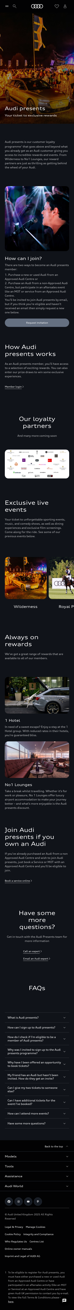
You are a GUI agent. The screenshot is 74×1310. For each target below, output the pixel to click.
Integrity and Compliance (38, 1234)
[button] (37, 1156)
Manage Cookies (35, 1226)
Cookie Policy (13, 1234)
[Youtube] (28, 1201)
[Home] (37, 6)
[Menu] (7, 6)
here (10, 1301)
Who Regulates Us (16, 1241)
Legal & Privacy (14, 1226)
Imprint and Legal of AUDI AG (22, 1256)
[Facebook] (9, 1201)
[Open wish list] (57, 6)
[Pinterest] (38, 1201)
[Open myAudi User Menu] (65, 6)
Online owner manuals (18, 1248)
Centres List (37, 1241)
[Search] (14, 6)
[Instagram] (18, 1201)
